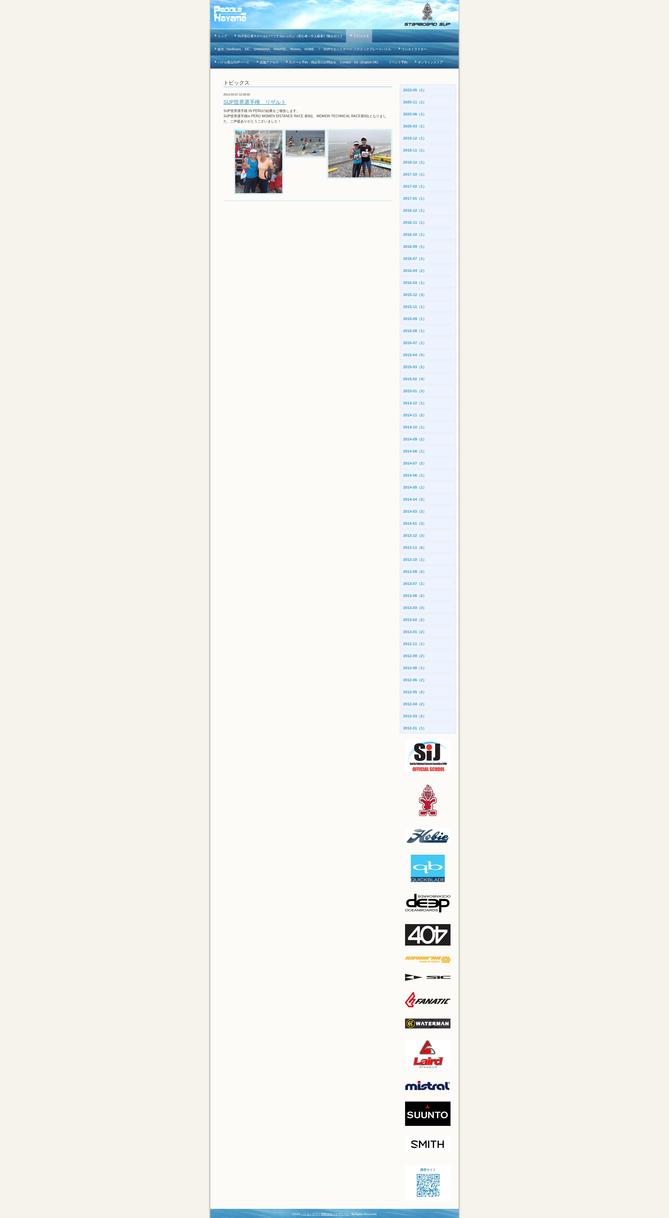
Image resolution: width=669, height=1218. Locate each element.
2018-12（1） (414, 162)
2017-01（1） (414, 198)
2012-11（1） (414, 644)
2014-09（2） (414, 439)
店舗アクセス (269, 62)
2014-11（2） (414, 415)
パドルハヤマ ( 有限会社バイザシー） (325, 1214)
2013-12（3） (414, 535)
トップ (222, 36)
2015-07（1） (414, 343)
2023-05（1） (414, 90)
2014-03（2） (414, 511)
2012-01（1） (414, 728)
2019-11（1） (414, 150)
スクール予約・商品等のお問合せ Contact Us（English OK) (333, 62)
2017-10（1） (414, 174)
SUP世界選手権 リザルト (254, 102)
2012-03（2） (414, 716)
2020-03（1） (414, 126)
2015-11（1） (414, 307)
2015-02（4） (414, 379)
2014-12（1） (414, 403)
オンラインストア (430, 62)
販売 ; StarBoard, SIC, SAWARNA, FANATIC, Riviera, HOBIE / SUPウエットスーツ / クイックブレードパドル (304, 49)
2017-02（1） (414, 186)
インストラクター (414, 49)
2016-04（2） (414, 271)
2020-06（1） (414, 114)
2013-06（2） (414, 596)
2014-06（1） (414, 475)
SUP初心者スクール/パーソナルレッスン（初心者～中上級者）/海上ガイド (290, 36)
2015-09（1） (414, 319)
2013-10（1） (414, 559)
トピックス (361, 36)
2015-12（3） (414, 295)
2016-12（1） (414, 210)
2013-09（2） (414, 571)
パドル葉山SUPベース (233, 62)
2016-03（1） (414, 283)
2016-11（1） (414, 222)
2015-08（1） (414, 331)
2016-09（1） (414, 246)
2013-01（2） (414, 632)
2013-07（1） (414, 584)
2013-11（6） (414, 547)
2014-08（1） (414, 451)
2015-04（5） (414, 355)
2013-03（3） (414, 608)
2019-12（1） (414, 138)
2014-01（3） (414, 523)
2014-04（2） (414, 499)
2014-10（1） (414, 427)
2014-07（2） (414, 463)
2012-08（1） (414, 668)
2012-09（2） (414, 656)
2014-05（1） (414, 487)
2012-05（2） (414, 692)
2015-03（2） (414, 367)
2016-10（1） (414, 234)
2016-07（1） (414, 258)
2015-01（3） (414, 391)
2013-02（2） (414, 620)
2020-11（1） (414, 102)
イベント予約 (398, 62)
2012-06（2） (414, 680)
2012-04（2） (414, 704)
